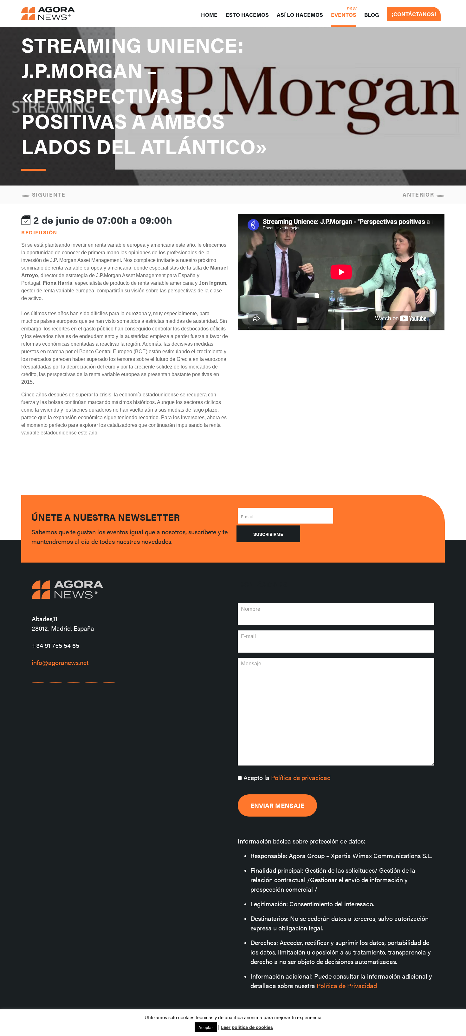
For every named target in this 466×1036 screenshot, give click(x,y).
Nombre (250, 608)
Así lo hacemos (300, 14)
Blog (371, 14)
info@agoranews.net (60, 662)
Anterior (419, 194)
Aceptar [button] (205, 1027)
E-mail (247, 516)
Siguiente (48, 194)
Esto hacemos (247, 14)
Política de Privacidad (347, 985)
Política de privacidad (301, 777)
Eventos (343, 14)
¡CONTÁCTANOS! (414, 14)
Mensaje (251, 663)
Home (209, 14)
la (287, 777)
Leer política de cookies (247, 1027)
